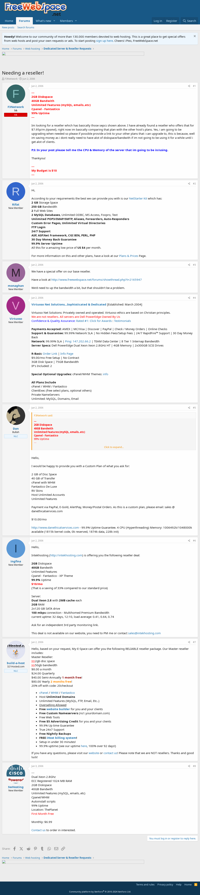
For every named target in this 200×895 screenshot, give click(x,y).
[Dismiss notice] (194, 37)
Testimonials (122, 321)
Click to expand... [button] (114, 447)
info (105, 374)
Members (66, 21)
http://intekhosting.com (66, 555)
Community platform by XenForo (100, 891)
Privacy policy (165, 884)
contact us (110, 753)
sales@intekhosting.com (144, 633)
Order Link (50, 353)
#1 (194, 86)
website (94, 753)
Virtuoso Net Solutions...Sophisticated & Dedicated (68, 304)
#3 (194, 264)
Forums (24, 21)
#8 (194, 766)
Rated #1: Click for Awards (94, 321)
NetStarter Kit (138, 198)
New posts (8, 27)
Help (178, 884)
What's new (43, 21)
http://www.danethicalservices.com (55, 527)
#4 (194, 297)
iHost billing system (61, 738)
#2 (194, 183)
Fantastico (68, 693)
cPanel (44, 693)
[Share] (189, 86)
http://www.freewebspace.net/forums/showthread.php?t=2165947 (96, 279)
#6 (194, 540)
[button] (54, 20)
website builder (58, 709)
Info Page (66, 353)
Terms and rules (145, 884)
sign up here (104, 41)
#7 (194, 642)
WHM (54, 693)
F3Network (11, 78)
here (84, 746)
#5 (194, 407)
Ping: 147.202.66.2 (78, 341)
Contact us (38, 830)
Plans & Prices (128, 256)
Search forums (25, 27)
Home (9, 21)
